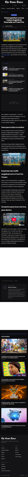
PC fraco (17, 452)
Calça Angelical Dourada (7, 280)
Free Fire (3, 8)
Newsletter (3, 468)
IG (3, 5)
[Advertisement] (14, 261)
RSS (26, 475)
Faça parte (3, 466)
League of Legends (11, 8)
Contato (2, 464)
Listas (16, 448)
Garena (16, 280)
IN (24, 26)
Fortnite (2, 456)
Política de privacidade (5, 470)
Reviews (16, 450)
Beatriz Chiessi (8, 26)
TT (7, 5)
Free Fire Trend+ (5, 54)
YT (5, 5)
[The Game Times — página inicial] (14, 2)
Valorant (18, 8)
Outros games (18, 454)
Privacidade (22, 475)
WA (21, 26)
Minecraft (3, 458)
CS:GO (22, 8)
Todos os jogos (18, 456)
